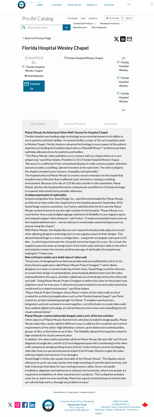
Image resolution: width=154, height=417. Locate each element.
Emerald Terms (59, 392)
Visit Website (35, 76)
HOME (40, 5)
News (83, 18)
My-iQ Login (114, 18)
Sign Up (129, 18)
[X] (10, 405)
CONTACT (57, 5)
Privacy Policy (73, 392)
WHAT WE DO (74, 5)
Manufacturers (80, 27)
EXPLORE (109, 5)
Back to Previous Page (38, 38)
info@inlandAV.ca (120, 404)
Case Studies (73, 18)
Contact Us (93, 18)
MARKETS (92, 5)
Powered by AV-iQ (88, 392)
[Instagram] (17, 405)
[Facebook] (25, 405)
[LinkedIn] (32, 405)
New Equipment (99, 27)
